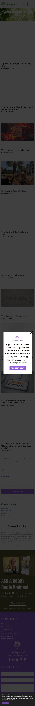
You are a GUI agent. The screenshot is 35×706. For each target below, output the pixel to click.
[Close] (31, 332)
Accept (5, 703)
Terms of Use (11, 700)
